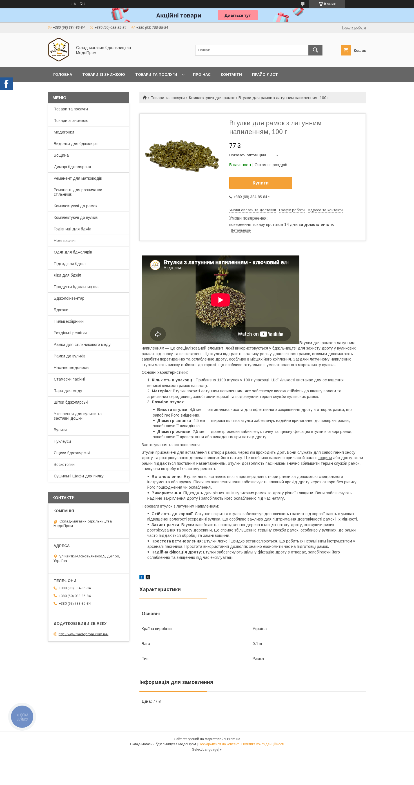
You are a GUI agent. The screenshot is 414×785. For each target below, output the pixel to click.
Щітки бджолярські (71, 402)
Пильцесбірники (69, 321)
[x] (148, 578)
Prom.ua (233, 739)
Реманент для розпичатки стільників (78, 192)
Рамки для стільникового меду (82, 344)
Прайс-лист (265, 74)
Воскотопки (64, 464)
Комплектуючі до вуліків (76, 217)
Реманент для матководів (78, 178)
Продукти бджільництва (76, 286)
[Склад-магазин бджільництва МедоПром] (58, 60)
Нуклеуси (62, 441)
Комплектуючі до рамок (75, 206)
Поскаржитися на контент (219, 744)
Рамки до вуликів (69, 356)
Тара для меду (68, 390)
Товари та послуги (156, 74)
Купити (261, 183)
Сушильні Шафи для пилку (79, 476)
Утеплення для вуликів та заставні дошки (78, 416)
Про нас (202, 74)
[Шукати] (315, 50)
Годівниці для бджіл (72, 229)
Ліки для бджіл (67, 275)
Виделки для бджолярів (76, 143)
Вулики (60, 430)
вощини (325, 457)
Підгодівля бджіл (70, 263)
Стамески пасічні (69, 379)
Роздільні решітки (70, 333)
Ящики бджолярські (72, 453)
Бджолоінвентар (69, 298)
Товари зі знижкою (103, 74)
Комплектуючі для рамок (212, 97)
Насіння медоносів (71, 367)
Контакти (231, 74)
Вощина (61, 155)
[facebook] (141, 578)
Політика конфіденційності (262, 744)
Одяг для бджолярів (73, 252)
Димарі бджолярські (72, 166)
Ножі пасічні (64, 240)
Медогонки (64, 132)
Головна (62, 74)
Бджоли (61, 310)
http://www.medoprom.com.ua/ (83, 634)
